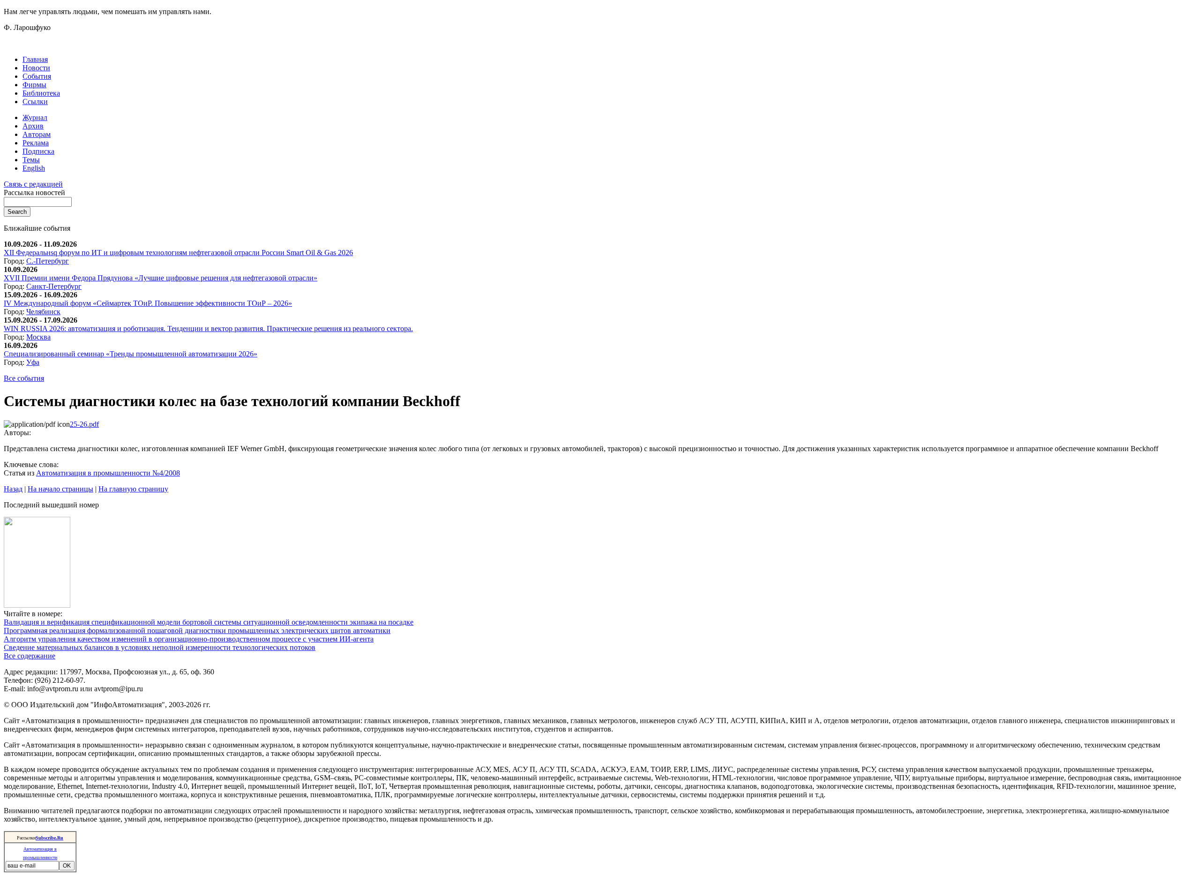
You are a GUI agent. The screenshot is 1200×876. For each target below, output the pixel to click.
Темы (31, 160)
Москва (38, 337)
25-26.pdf (84, 424)
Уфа (32, 362)
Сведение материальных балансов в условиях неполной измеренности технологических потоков (159, 647)
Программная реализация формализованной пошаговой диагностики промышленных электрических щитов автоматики (197, 630)
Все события (24, 378)
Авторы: (17, 433)
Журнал (34, 117)
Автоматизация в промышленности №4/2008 (108, 473)
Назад (13, 489)
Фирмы (34, 85)
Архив (33, 126)
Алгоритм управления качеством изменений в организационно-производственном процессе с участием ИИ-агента (189, 639)
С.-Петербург (47, 261)
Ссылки (35, 102)
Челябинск (43, 312)
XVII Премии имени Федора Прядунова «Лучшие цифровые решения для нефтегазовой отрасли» (160, 278)
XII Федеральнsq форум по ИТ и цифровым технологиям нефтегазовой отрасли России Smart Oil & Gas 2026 (178, 253)
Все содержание (29, 656)
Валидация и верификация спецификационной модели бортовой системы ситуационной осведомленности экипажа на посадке (208, 622)
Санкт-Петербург (54, 286)
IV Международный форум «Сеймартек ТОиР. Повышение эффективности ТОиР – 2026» (148, 303)
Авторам (36, 134)
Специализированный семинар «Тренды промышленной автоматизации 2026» (130, 354)
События (36, 76)
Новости (36, 68)
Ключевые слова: (31, 464)
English (33, 168)
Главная (35, 59)
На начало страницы (60, 489)
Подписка (38, 151)
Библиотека (41, 93)
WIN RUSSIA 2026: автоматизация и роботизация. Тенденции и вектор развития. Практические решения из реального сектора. (208, 328)
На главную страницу (133, 489)
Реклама (35, 143)
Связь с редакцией (33, 184)
